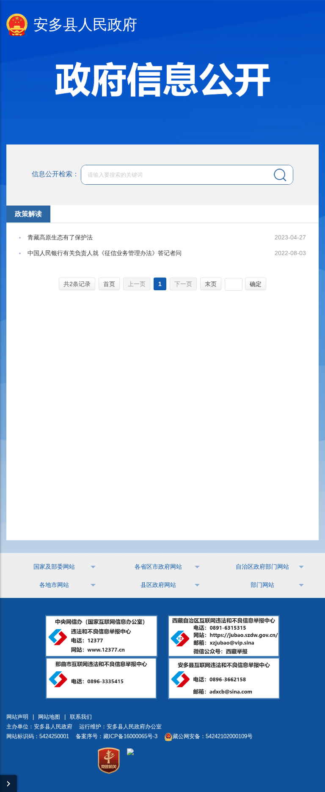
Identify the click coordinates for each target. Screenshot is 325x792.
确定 (256, 284)
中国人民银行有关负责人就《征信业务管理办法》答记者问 (105, 253)
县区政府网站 (158, 584)
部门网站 (262, 584)
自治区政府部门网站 (262, 566)
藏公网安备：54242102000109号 (213, 736)
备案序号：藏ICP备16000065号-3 (116, 736)
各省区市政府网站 (158, 566)
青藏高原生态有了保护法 (60, 237)
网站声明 (17, 717)
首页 (109, 284)
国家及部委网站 (54, 566)
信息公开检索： (55, 174)
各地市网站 (54, 584)
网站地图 (49, 717)
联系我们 (81, 717)
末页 (211, 284)
